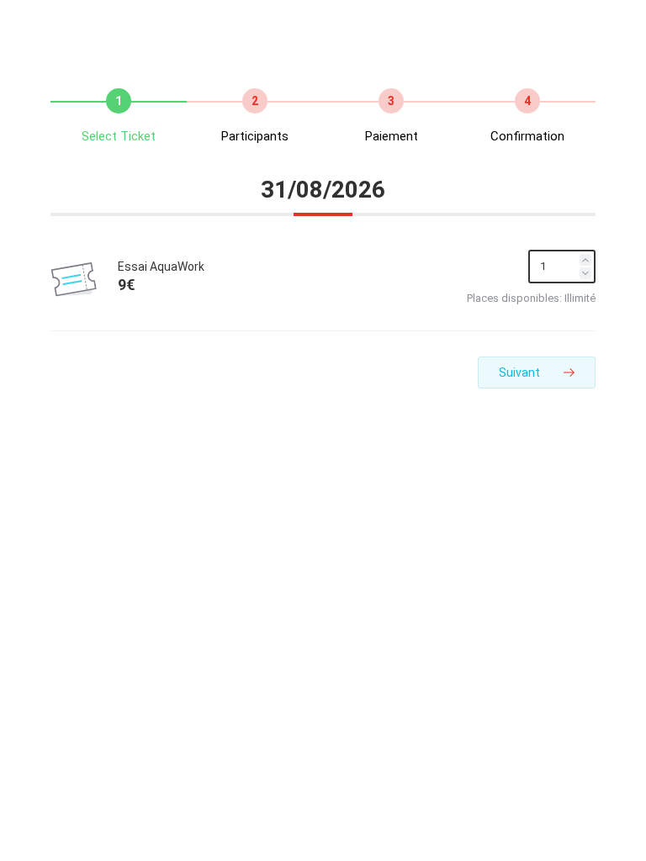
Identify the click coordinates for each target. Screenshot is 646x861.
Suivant (521, 372)
